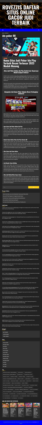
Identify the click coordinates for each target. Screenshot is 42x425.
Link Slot (9, 212)
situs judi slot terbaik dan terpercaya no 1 (21, 389)
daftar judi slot (20, 372)
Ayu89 (31, 259)
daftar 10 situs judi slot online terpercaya (9, 372)
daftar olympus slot (28, 372)
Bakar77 (3, 324)
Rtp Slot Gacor (16, 207)
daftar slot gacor (6, 376)
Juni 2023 (4, 364)
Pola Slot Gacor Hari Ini (7, 68)
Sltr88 (3, 320)
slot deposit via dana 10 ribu (21, 393)
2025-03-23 (36, 417)
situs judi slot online (33, 385)
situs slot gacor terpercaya (17, 391)
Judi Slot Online (13, 226)
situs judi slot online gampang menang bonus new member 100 (12, 387)
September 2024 (6, 360)
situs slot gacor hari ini (34, 389)
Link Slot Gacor (4, 268)
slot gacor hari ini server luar (32, 393)
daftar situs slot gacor (28, 374)
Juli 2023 (4, 362)
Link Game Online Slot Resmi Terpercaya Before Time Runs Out (14, 202)
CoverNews (34, 422)
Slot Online (12, 249)
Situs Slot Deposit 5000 (6, 240)
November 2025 (6, 344)
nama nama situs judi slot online (8, 385)
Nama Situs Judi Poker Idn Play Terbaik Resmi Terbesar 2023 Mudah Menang (19, 63)
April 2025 (5, 346)
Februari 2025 (5, 350)
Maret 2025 (5, 348)
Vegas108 (4, 245)
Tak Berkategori (6, 334)
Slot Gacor (11, 282)
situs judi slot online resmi (28, 387)
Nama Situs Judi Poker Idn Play (20, 76)
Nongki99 (4, 315)
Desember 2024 (6, 354)
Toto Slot (20, 301)
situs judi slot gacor (25, 385)
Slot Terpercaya (8, 296)
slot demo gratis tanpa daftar (29, 391)
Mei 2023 (4, 366)
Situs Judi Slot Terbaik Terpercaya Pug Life (10, 200)
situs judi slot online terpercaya (8, 389)
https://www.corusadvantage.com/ (12, 287)
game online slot (28, 378)
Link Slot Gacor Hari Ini (6, 231)
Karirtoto (3, 235)
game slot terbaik (35, 378)
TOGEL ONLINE (6, 336)
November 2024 (6, 356)
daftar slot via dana (29, 376)
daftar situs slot (20, 374)
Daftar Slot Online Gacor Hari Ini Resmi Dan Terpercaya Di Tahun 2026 (15, 194)
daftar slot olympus (14, 376)
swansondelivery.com (9, 254)
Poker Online (6, 113)
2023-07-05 (13, 68)
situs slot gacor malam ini (7, 391)
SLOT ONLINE (5, 58)
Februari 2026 (5, 342)
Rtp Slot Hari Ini (11, 221)
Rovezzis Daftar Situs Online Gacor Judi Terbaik (20, 14)
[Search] (38, 30)
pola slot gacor (17, 385)
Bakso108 (4, 306)
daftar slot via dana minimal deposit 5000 (9, 378)
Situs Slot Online (12, 273)
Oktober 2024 (5, 358)
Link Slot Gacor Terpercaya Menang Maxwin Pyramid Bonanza (14, 198)
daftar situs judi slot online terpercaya (9, 374)
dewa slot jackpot (21, 378)
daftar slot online (22, 376)
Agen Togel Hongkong (9, 84)
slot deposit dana (12, 393)
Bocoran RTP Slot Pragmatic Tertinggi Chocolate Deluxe (13, 196)
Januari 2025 (5, 352)
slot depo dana (5, 393)
